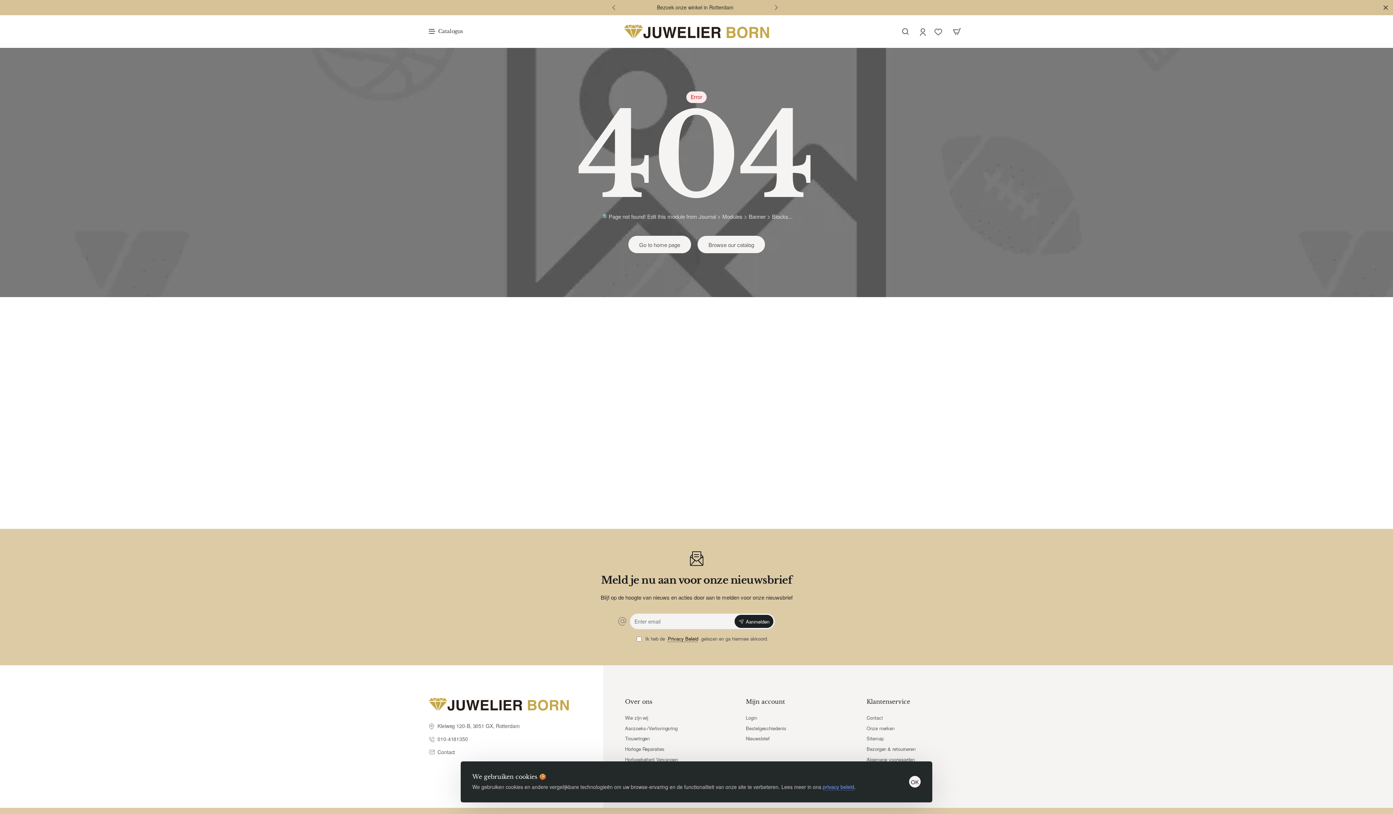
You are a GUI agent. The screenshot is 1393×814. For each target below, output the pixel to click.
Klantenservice (888, 701)
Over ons (638, 701)
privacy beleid (838, 786)
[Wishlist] (939, 31)
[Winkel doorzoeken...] (905, 31)
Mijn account (765, 701)
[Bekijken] (957, 31)
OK (915, 782)
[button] (613, 7)
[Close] (1385, 7)
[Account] (923, 31)
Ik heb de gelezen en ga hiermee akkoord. (706, 639)
